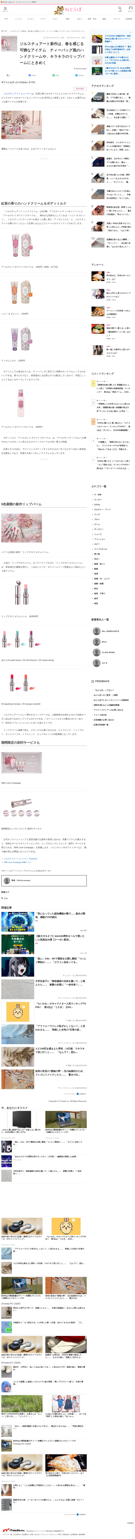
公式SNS (17, 1534)
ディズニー (98, 529)
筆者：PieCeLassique (20, 880)
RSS (60, 1534)
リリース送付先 (99, 715)
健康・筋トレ (99, 564)
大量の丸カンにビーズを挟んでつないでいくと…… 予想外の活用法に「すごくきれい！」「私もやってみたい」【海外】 (119, 198)
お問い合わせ (35, 1534)
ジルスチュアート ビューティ (17, 94)
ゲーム (97, 524)
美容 (96, 603)
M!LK (104, 642)
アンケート (97, 264)
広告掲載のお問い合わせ (102, 720)
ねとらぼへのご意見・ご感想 (104, 695)
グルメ (55, 19)
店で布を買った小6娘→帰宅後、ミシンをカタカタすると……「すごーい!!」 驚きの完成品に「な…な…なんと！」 (118, 182)
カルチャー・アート (102, 509)
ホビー (97, 544)
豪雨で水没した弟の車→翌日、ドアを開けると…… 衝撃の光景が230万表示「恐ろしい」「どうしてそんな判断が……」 (119, 101)
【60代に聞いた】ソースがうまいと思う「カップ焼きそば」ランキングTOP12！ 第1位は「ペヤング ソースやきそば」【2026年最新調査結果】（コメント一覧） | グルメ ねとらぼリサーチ (114, 468)
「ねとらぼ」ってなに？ (102, 690)
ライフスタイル (100, 549)
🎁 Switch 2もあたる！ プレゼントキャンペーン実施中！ (19, 2)
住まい (79, 19)
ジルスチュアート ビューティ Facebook (20, 859)
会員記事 (128, 19)
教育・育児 (92, 19)
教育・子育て (99, 593)
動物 (104, 19)
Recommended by (70, 1094)
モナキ (104, 663)
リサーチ (116, 19)
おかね (97, 504)
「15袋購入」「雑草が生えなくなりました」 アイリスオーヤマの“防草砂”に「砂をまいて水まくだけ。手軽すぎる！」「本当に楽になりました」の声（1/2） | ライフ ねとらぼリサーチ (113, 449)
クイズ (42, 19)
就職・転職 (98, 584)
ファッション (99, 539)
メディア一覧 (8, 1534)
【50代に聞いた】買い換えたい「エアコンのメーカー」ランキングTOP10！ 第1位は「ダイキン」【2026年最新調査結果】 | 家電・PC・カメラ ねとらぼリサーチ (113, 430)
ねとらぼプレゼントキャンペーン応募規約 (110, 700)
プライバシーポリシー (49, 1534)
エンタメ (30, 19)
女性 (6, 898)
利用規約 (130, 1523)
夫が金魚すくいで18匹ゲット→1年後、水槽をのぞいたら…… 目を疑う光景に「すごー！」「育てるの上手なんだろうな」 (119, 117)
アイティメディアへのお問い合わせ (107, 710)
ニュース (18, 19)
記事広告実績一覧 (100, 725)
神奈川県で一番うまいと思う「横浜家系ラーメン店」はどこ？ (119, 331)
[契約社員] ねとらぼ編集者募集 (105, 705)
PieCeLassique (81, 69)
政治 (96, 588)
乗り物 (97, 554)
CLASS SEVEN (108, 652)
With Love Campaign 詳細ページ (17, 862)
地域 (67, 19)
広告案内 (25, 1534)
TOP (6, 19)
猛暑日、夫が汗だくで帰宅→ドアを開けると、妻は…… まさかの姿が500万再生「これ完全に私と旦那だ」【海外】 (119, 166)
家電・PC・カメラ (102, 579)
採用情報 (74, 1534)
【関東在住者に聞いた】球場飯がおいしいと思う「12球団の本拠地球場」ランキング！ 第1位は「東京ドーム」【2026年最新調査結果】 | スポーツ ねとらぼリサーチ (113, 392)
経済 (96, 598)
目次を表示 (80, 89)
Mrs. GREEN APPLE (110, 631)
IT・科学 (98, 495)
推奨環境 (82, 1534)
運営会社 (66, 1534)
